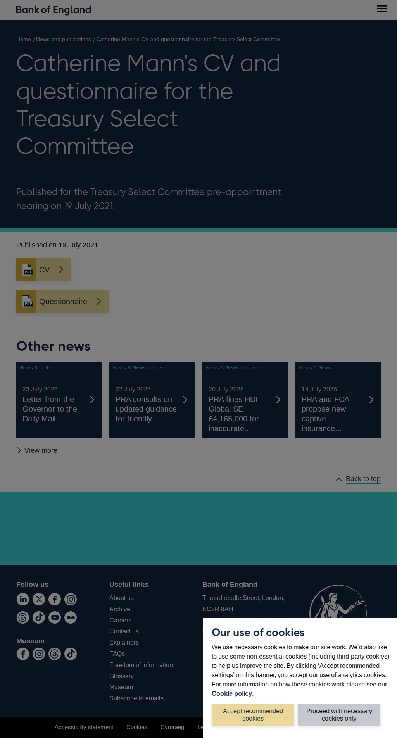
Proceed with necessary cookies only (339, 714)
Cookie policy (232, 693)
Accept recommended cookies (253, 714)
